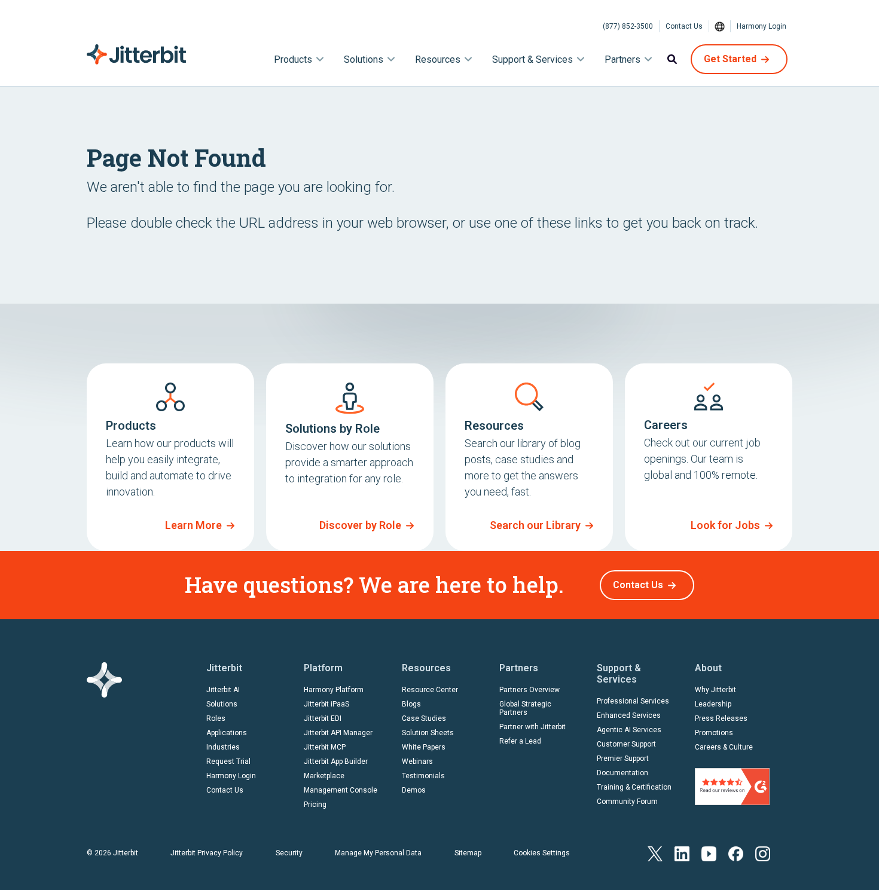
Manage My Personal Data (378, 853)
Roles (215, 718)
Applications (226, 733)
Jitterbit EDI (322, 718)
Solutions (221, 704)
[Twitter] (655, 852)
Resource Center (430, 690)
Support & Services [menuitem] (532, 59)
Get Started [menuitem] (730, 59)
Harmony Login (761, 26)
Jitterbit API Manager (338, 733)
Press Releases (721, 718)
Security (289, 853)
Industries (223, 747)
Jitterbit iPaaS (326, 704)
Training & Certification (634, 787)
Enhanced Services (629, 715)
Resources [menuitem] (437, 59)
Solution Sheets (428, 733)
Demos (414, 790)
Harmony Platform (334, 690)
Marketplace (324, 776)
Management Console (340, 790)
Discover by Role (360, 525)
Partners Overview (529, 690)
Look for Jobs (725, 525)
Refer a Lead (520, 741)
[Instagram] (762, 852)
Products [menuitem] (293, 59)
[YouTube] (708, 852)
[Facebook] (735, 852)
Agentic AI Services (629, 730)
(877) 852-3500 (628, 26)
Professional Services (633, 701)
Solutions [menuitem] (363, 59)
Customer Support (626, 744)
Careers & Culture (724, 747)
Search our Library (535, 525)
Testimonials (423, 776)
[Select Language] (720, 26)
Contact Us (684, 26)
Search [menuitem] (672, 59)
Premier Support (623, 758)
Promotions (714, 733)
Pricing (315, 804)
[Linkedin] (681, 852)
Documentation (622, 773)
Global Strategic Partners (525, 708)
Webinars (417, 761)
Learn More (193, 525)
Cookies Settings (542, 853)
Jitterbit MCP (325, 747)
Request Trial (228, 761)
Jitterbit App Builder (336, 761)
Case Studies (424, 718)
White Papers (423, 747)
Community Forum (627, 801)
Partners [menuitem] (622, 59)
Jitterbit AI (223, 690)
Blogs (411, 704)
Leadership (713, 704)
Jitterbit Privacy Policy (206, 853)
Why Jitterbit (715, 690)
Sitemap (467, 853)
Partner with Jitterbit (532, 727)
